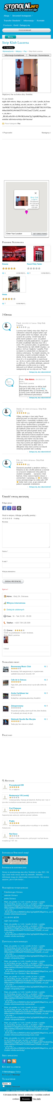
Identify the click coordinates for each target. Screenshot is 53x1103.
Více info (36, 1098)
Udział (6, 648)
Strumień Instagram (21, 16)
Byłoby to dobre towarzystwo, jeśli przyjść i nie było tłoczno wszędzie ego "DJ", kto (25, 839)
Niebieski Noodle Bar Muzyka (23, 719)
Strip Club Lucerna (34, 198)
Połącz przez (7, 503)
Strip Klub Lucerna (15, 42)
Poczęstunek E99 (16, 785)
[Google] (9, 509)
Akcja (6, 16)
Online (11, 1071)
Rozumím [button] (26, 1099)
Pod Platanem (15, 808)
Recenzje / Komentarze (39, 55)
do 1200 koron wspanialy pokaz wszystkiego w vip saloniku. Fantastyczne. (25, 826)
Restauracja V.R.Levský (19, 795)
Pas (25, 51)
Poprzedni (8, 133)
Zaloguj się (25, 25)
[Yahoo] (14, 509)
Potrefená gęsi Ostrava (13, 892)
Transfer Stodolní (12, 20)
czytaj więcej (20, 273)
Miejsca (19, 51)
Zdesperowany (17, 706)
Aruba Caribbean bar (19, 693)
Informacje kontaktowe (14, 55)
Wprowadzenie (8, 51)
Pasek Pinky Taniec (34, 264)
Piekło (4, 294)
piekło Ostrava (10, 899)
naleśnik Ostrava (11, 895)
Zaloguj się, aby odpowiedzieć (40, 372)
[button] (26, 212)
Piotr (21, 379)
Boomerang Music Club (21, 666)
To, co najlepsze (14, 789)
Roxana (5, 264)
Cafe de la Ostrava (18, 680)
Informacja (29, 20)
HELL (43, 389)
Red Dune (13, 834)
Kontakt (40, 20)
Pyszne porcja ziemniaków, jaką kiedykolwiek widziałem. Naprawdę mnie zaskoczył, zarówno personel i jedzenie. (24, 813)
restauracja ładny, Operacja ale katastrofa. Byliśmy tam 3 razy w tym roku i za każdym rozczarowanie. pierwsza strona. (26, 801)
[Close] (35, 193)
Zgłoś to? (5, 589)
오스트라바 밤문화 (11, 917)
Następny (45, 133)
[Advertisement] (26, 161)
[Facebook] (4, 509)
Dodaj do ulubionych (15, 609)
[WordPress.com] (19, 509)
